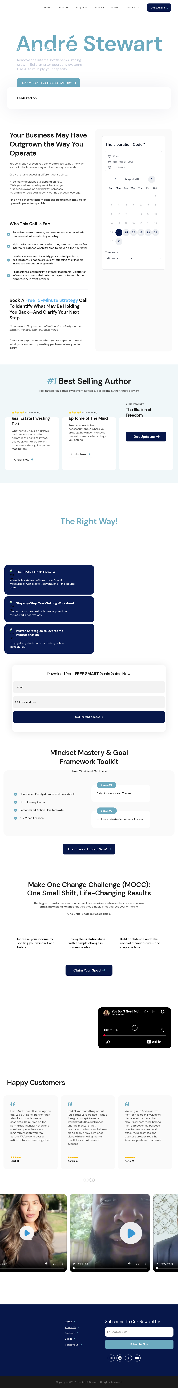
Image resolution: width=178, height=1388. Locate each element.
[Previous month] (115, 179)
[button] (121, 161)
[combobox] (134, 258)
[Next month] (151, 179)
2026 (138, 179)
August (129, 179)
